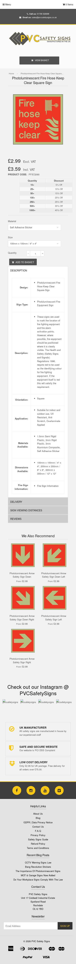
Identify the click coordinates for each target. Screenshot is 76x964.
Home (11, 73)
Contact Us (38, 826)
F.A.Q (38, 831)
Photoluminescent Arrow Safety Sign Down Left (53, 575)
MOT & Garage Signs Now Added (38, 875)
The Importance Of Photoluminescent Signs (38, 871)
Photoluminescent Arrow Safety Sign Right (22, 660)
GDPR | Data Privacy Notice (38, 822)
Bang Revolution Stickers (38, 866)
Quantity (12, 252)
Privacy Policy (38, 835)
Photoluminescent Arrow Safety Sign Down (22, 575)
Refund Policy (38, 843)
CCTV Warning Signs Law (38, 862)
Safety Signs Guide (38, 839)
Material (12, 221)
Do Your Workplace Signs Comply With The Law (38, 879)
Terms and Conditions (38, 848)
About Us (38, 813)
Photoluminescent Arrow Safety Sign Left (53, 617)
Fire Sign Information (48, 486)
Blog (38, 818)
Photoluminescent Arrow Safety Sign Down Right (22, 617)
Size (10, 237)
